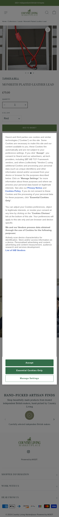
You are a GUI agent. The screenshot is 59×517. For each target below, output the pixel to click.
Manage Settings (29, 378)
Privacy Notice (34, 188)
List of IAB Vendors (15, 250)
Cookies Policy (13, 191)
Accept (29, 363)
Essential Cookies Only (29, 371)
